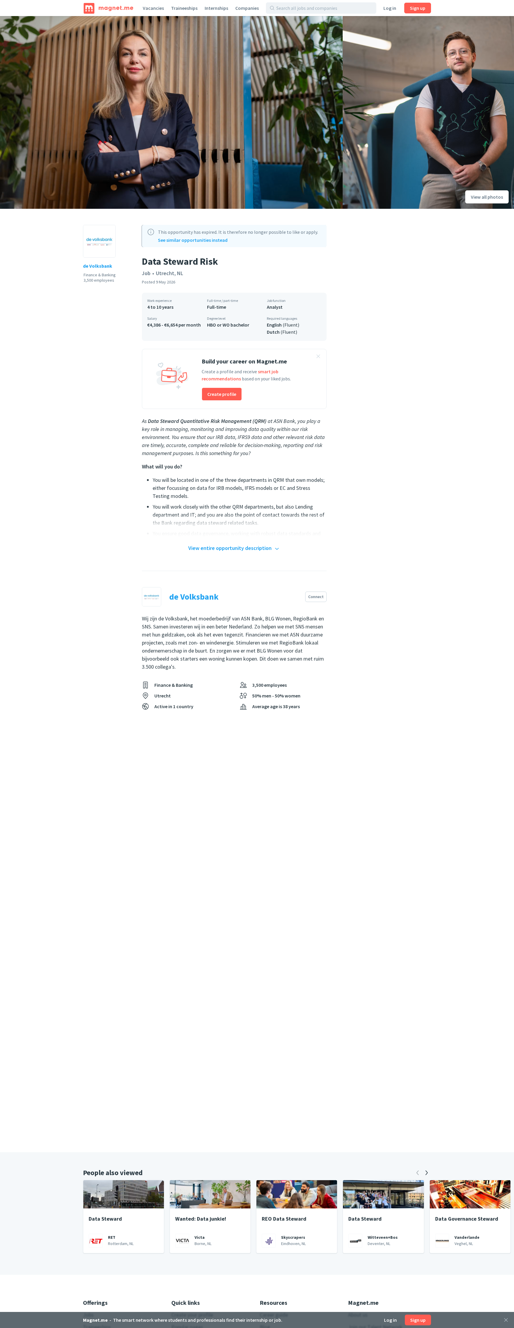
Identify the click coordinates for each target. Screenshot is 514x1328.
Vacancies (153, 8)
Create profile (221, 394)
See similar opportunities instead (193, 240)
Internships (216, 8)
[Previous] (417, 1172)
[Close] (506, 1320)
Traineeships (184, 8)
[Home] (108, 8)
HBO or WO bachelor (228, 325)
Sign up (417, 8)
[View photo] (171, 112)
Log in (389, 8)
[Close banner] (318, 357)
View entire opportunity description (230, 548)
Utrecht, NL (169, 273)
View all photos (487, 197)
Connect (316, 596)
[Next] (426, 1172)
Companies (247, 8)
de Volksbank (97, 266)
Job (146, 273)
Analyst (275, 307)
